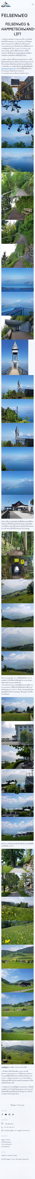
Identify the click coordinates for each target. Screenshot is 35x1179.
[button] (33, 4)
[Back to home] (5, 4)
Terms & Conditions (9, 1155)
